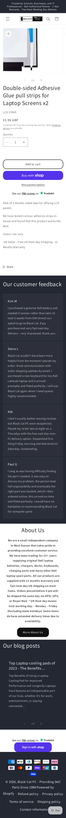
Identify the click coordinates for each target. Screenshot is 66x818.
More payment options (33, 184)
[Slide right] (41, 80)
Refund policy (28, 794)
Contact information (35, 809)
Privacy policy (52, 794)
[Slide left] (25, 80)
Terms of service (21, 801)
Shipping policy (49, 801)
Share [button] (10, 266)
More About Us (33, 632)
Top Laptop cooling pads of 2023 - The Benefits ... (32, 666)
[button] (8, 19)
